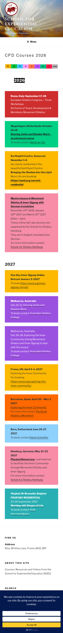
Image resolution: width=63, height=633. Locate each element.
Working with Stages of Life (27, 505)
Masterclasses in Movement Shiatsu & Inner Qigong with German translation (27, 202)
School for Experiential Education (21, 24)
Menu (33, 41)
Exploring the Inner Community (28, 407)
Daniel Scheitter (39, 437)
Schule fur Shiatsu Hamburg (27, 246)
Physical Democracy (23, 459)
